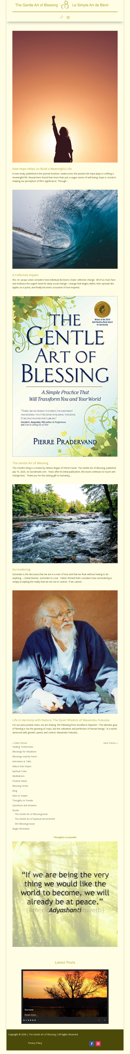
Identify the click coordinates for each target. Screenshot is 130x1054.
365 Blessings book (25, 823)
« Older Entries (19, 742)
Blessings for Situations (24, 751)
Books (15, 810)
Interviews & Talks (21, 761)
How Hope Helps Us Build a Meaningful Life (42, 169)
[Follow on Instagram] (98, 1043)
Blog (14, 790)
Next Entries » (110, 742)
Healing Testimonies (22, 746)
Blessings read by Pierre (24, 756)
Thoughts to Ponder (22, 800)
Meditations (18, 775)
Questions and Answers (24, 805)
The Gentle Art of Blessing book (31, 814)
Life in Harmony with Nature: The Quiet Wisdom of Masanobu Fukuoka (60, 720)
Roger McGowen (21, 828)
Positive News (19, 780)
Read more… (31, 1015)
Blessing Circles (20, 785)
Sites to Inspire (20, 795)
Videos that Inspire (21, 766)
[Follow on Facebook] (91, 1043)
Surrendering (21, 569)
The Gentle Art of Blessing (30, 463)
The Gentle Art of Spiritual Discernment (35, 818)
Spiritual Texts (19, 771)
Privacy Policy (35, 1042)
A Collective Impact (25, 275)
